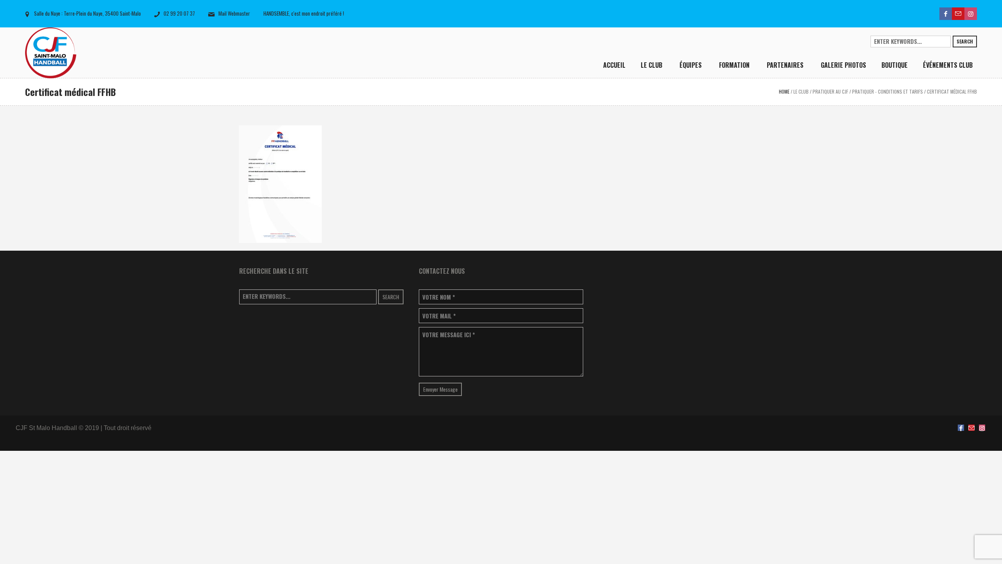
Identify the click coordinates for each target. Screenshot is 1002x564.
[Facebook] (945, 13)
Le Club (801, 91)
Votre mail (439, 316)
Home (784, 91)
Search (965, 41)
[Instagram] (970, 13)
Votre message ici (448, 335)
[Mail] (958, 13)
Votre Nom (438, 297)
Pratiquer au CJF (830, 91)
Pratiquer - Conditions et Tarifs (887, 91)
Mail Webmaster (234, 13)
